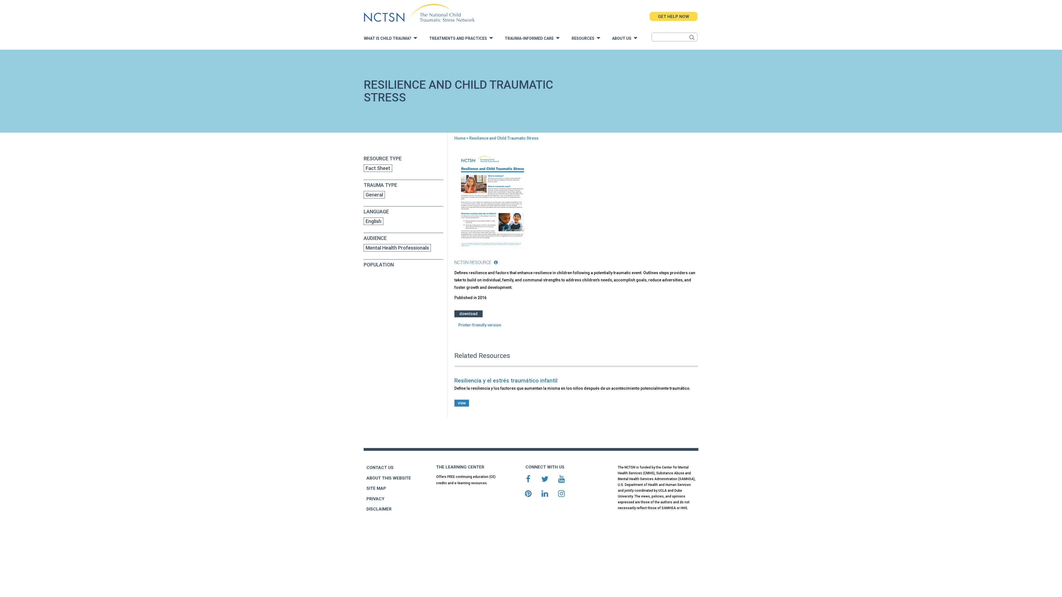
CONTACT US (380, 467)
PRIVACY (375, 498)
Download (468, 313)
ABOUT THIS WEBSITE (388, 478)
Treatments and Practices (459, 38)
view (462, 403)
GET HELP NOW (673, 16)
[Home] (419, 13)
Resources (584, 38)
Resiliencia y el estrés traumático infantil (506, 380)
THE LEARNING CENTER (460, 467)
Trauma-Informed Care (530, 38)
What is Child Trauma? (389, 38)
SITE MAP (376, 488)
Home (459, 138)
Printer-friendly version (479, 325)
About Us (623, 38)
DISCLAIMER (379, 509)
